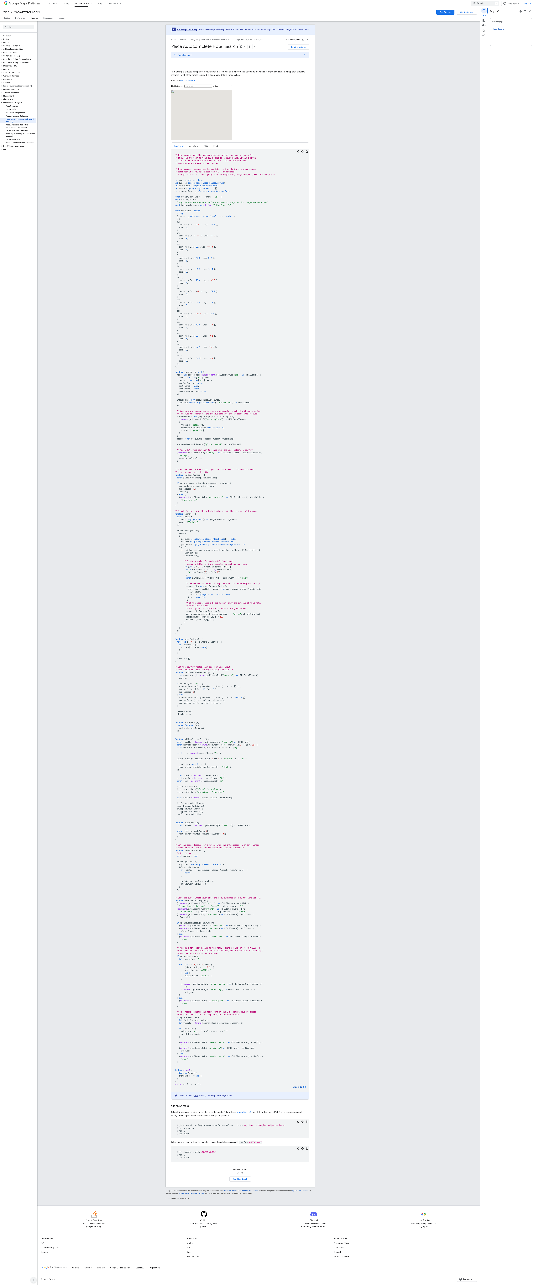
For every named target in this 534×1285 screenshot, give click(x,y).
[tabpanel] (240, 624)
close (529, 11)
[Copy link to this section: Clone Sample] (191, 1106)
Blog (100, 3)
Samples (34, 18)
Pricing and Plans (341, 1243)
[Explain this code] (298, 151)
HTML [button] (215, 146)
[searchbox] (18, 27)
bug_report (520, 11)
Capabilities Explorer (50, 1247)
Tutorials (44, 1252)
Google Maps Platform (200, 40)
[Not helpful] (307, 40)
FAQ (42, 1243)
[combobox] (485, 3)
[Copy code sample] (307, 151)
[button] (18, 39)
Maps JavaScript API (27, 12)
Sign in (527, 3)
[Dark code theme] (302, 151)
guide (195, 1095)
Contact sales (466, 12)
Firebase (101, 1268)
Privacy (52, 1279)
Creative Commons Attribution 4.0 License (241, 1191)
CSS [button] (206, 146)
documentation (187, 80)
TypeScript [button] (179, 146)
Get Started (445, 12)
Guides (6, 18)
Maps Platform (30, 3)
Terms (43, 1279)
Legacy (62, 18)
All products (155, 1268)
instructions (242, 1112)
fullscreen (525, 11)
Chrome (88, 1268)
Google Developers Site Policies (191, 1193)
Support (337, 1252)
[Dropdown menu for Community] (121, 3)
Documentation (81, 3)
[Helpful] (303, 40)
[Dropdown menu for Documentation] (92, 3)
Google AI (140, 1268)
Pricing (65, 3)
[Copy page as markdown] (250, 46)
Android (190, 1243)
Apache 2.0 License (300, 1191)
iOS (188, 1247)
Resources (48, 18)
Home (173, 40)
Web (6, 12)
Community (112, 3)
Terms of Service (341, 1256)
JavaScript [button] (194, 146)
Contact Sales (340, 1247)
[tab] (179, 146)
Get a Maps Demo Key (187, 29)
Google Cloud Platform (120, 1268)
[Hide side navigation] (33, 1280)
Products (53, 3)
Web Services (193, 1256)
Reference (20, 18)
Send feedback (298, 47)
